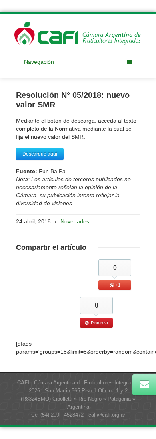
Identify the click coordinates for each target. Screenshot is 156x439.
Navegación (39, 62)
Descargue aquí (39, 154)
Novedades (74, 221)
